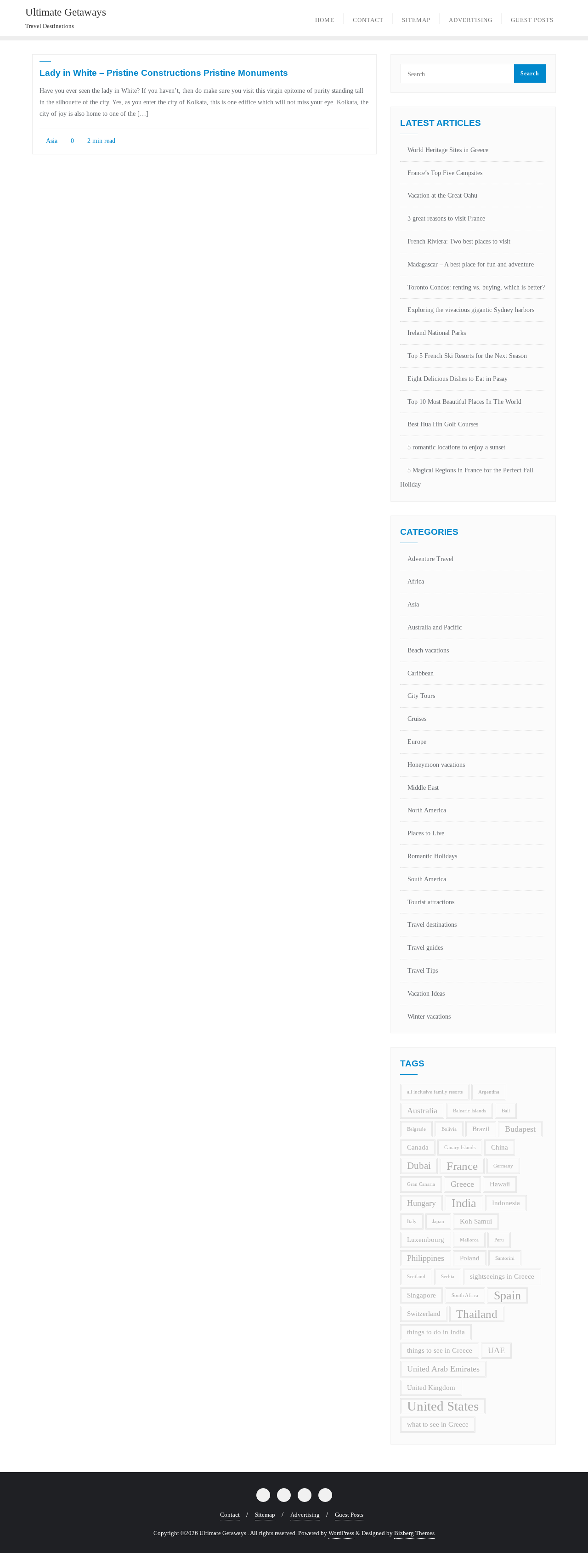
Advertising (305, 1514)
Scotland (416, 1276)
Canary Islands (459, 1147)
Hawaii (500, 1184)
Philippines (425, 1258)
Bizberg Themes (414, 1533)
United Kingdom (431, 1387)
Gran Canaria (421, 1184)
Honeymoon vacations (436, 764)
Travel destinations (432, 924)
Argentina (488, 1091)
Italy (412, 1221)
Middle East (423, 787)
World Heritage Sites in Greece (447, 150)
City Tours (421, 695)
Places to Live (425, 833)
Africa (415, 581)
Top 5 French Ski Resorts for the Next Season (467, 355)
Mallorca (469, 1239)
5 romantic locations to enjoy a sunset (456, 447)
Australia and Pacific (434, 627)
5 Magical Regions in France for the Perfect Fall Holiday (466, 477)
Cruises (416, 718)
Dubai (419, 1166)
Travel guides (425, 947)
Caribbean (420, 673)
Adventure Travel (430, 558)
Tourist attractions (430, 902)
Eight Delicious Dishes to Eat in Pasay (457, 378)
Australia (422, 1110)
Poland (470, 1258)
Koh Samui (476, 1221)
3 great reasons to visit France (446, 218)
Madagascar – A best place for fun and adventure (470, 264)
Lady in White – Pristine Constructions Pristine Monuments (164, 73)
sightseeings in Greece (502, 1276)
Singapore (421, 1295)
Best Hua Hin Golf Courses (442, 424)
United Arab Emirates (443, 1368)
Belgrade (416, 1129)
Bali (506, 1110)
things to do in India (436, 1332)
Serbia (447, 1276)
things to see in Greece (439, 1350)
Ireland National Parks (436, 332)
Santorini (504, 1258)
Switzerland (424, 1313)
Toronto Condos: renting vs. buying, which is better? (476, 287)
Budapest (520, 1129)
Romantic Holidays (432, 856)
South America (426, 879)
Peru (499, 1239)
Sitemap (265, 1514)
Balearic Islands (469, 1110)
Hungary (421, 1202)
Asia (51, 140)
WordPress (341, 1533)
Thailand (477, 1314)
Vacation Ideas (426, 993)
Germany (503, 1165)
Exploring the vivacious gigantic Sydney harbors (470, 309)
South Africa (465, 1295)
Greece (462, 1184)
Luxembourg (425, 1239)
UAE (496, 1350)
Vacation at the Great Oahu (442, 195)
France (462, 1166)
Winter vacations (429, 1016)
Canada (418, 1147)
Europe (416, 741)
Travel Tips (422, 970)
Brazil (480, 1129)
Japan (438, 1221)
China (499, 1147)
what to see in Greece (438, 1424)
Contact (230, 1514)
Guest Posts (349, 1514)
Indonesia (506, 1203)
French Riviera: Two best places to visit (458, 241)
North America (426, 810)
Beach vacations (428, 650)
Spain (507, 1295)
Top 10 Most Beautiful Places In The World (464, 401)
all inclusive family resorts (435, 1091)
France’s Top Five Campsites (444, 173)
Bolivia (449, 1129)
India (464, 1203)
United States (443, 1406)
